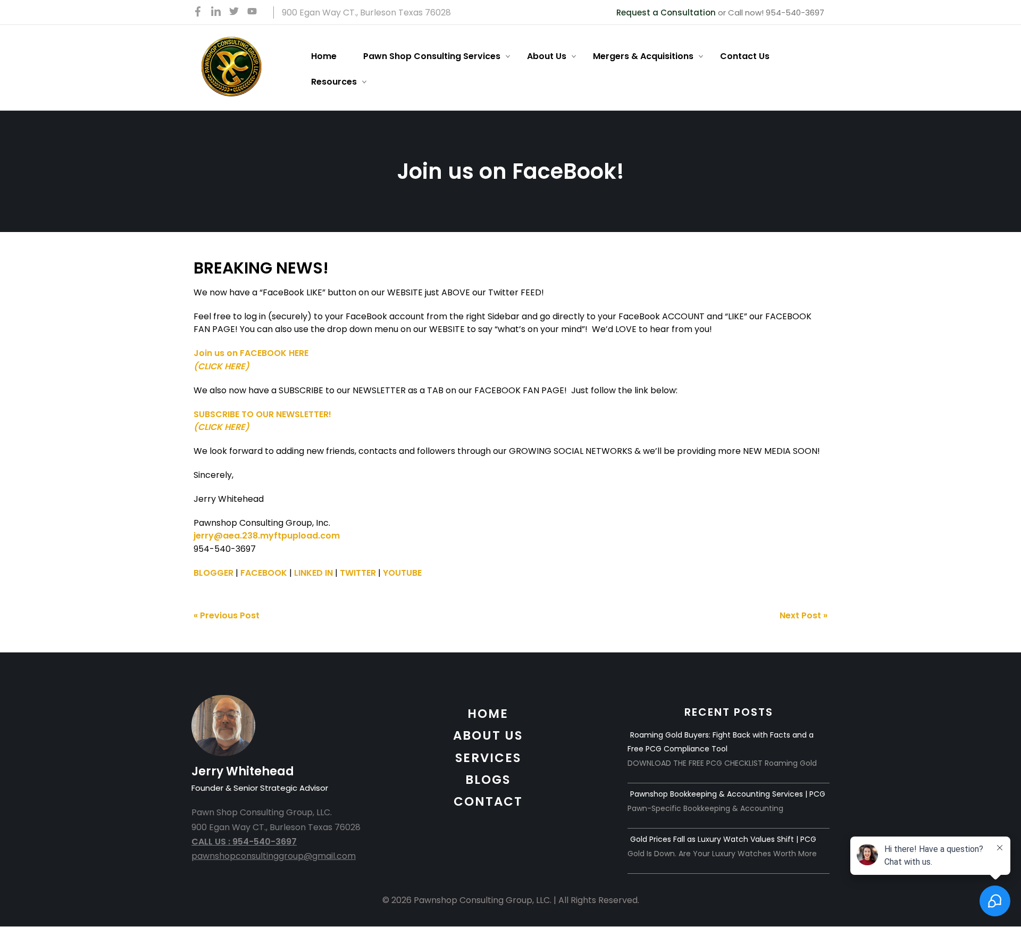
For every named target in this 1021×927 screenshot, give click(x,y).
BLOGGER (213, 573)
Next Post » (803, 615)
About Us (546, 56)
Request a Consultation (666, 12)
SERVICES (488, 757)
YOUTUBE (402, 573)
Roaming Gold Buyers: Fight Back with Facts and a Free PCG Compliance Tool (720, 742)
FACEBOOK (263, 573)
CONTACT (488, 801)
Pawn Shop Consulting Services (431, 56)
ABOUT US (488, 735)
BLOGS (487, 779)
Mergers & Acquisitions (643, 56)
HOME (487, 713)
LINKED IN (313, 573)
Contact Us (744, 56)
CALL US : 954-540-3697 (244, 841)
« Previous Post (227, 615)
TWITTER (358, 573)
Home (324, 56)
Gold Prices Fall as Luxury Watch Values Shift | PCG (723, 839)
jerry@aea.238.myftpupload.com (267, 535)
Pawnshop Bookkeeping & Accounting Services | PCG (727, 794)
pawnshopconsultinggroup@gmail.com (273, 856)
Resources (334, 82)
